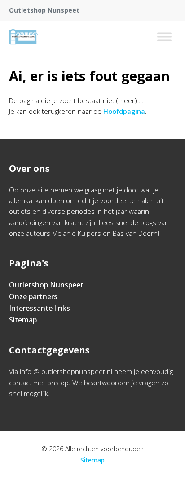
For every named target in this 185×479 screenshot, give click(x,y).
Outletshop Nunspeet (46, 285)
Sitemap (23, 320)
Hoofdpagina (124, 111)
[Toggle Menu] (164, 36)
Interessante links (39, 308)
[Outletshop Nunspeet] (23, 37)
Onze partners (33, 296)
